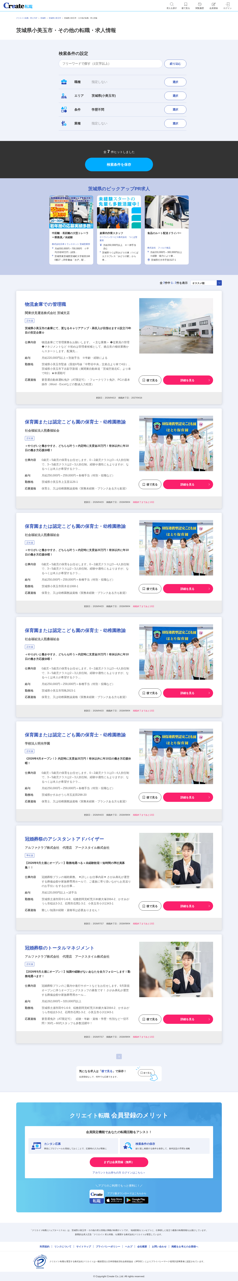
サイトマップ (83, 1246)
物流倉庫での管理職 (45, 304)
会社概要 (142, 1246)
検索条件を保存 (119, 164)
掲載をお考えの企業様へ (184, 1246)
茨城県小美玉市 (55, 18)
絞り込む (175, 63)
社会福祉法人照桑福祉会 (42, 430)
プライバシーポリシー (108, 1246)
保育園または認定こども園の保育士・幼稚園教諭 (75, 421)
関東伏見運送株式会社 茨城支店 (47, 313)
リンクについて (62, 1246)
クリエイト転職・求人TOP (26, 18)
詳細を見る (187, 380)
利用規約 (44, 1246)
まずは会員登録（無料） (119, 1162)
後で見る (152, 380)
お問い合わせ (159, 1246)
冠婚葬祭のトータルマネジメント (60, 947)
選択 (175, 81)
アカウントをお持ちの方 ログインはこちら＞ (119, 1172)
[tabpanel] (119, 229)
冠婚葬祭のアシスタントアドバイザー (64, 839)
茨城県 (43, 18)
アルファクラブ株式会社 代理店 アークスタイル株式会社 (67, 847)
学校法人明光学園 (37, 743)
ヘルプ (128, 1246)
